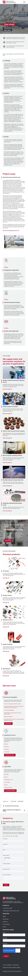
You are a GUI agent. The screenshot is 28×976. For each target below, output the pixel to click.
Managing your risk (8, 779)
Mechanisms (6, 919)
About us (6, 777)
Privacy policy (16, 965)
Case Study (13, 801)
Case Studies (9, 54)
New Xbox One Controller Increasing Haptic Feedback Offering (14, 719)
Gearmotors (20, 801)
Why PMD (6, 774)
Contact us (5, 921)
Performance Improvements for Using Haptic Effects (12, 713)
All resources (8, 723)
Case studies (7, 782)
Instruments (7, 751)
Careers (6, 784)
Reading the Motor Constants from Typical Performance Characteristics (13, 707)
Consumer (6, 749)
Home (4, 54)
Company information (10, 790)
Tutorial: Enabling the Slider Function (12, 703)
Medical (6, 744)
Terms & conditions (7, 965)
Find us (4, 926)
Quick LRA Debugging (9, 710)
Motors (4, 916)
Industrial (6, 746)
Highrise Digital (16, 967)
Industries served (8, 787)
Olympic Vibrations (8, 716)
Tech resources (6, 924)
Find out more (8, 540)
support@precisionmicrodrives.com (11, 910)
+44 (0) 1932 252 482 (7, 908)
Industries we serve (10, 755)
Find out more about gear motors (10, 230)
